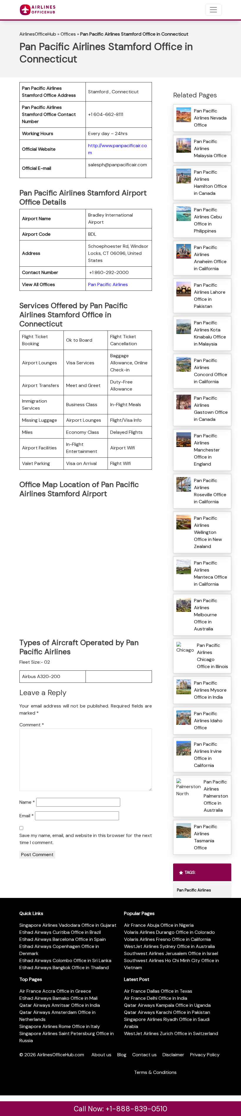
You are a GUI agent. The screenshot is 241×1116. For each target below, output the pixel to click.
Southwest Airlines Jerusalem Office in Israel (171, 953)
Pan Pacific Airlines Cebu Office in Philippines (208, 220)
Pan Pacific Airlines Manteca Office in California (210, 573)
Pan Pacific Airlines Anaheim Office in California (210, 258)
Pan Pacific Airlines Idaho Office (208, 720)
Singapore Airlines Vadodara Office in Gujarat (67, 925)
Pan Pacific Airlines (108, 284)
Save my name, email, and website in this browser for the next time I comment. (85, 839)
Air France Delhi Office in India (155, 998)
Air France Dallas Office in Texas (158, 991)
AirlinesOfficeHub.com (60, 1055)
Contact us (144, 1055)
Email (26, 816)
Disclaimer (173, 1055)
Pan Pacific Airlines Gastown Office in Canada (211, 408)
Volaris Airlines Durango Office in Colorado (169, 932)
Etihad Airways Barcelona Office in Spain (62, 939)
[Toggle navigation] (213, 10)
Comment (31, 725)
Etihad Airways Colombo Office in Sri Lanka (65, 960)
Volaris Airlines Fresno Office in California (167, 939)
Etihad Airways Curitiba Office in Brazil (60, 932)
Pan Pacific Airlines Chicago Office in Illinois (212, 656)
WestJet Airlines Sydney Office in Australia (169, 946)
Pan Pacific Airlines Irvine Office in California (208, 754)
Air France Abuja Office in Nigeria (159, 925)
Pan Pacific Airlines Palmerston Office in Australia (216, 796)
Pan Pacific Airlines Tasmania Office (205, 837)
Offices (68, 34)
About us (101, 1055)
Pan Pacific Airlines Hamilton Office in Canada (210, 182)
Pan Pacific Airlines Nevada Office (210, 118)
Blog (121, 1055)
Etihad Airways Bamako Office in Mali (58, 998)
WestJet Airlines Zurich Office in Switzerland (171, 1033)
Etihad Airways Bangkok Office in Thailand (64, 967)
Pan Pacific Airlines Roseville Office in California (210, 491)
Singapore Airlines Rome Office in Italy (59, 1026)
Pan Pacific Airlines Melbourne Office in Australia (205, 614)
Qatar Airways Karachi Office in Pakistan (167, 1012)
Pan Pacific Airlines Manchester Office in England (207, 450)
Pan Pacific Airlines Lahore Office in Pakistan (209, 295)
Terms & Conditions (155, 1072)
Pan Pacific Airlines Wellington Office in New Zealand (208, 532)
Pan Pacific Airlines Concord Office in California (210, 371)
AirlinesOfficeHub (37, 34)
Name (27, 802)
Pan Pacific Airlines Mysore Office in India (210, 690)
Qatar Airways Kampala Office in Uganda (167, 1005)
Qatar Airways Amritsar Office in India (59, 1005)
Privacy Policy (205, 1055)
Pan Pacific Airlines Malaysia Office (210, 148)
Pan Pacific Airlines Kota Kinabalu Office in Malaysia (210, 333)
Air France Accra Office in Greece (55, 991)
